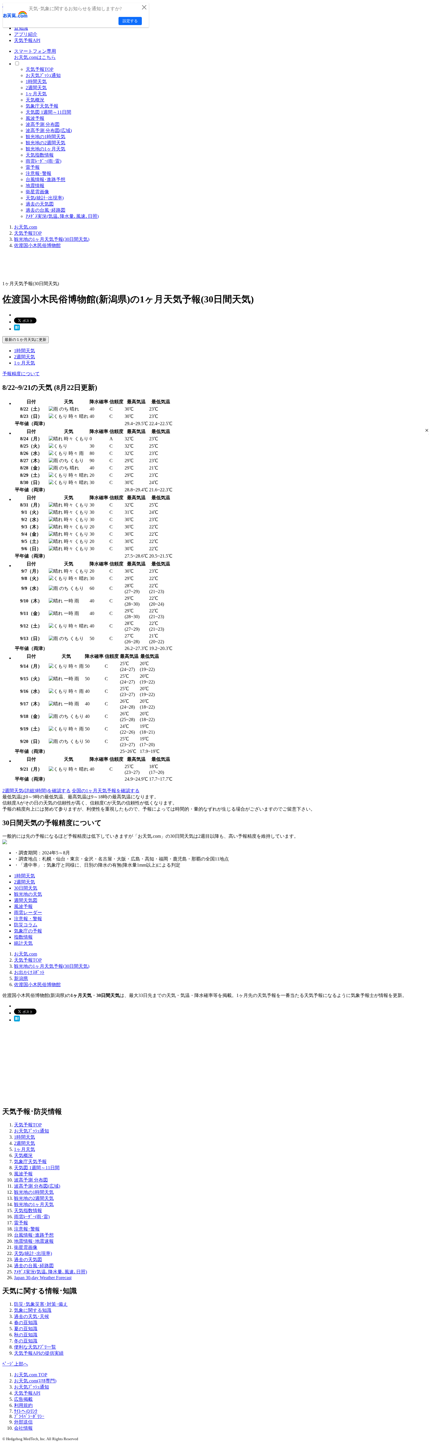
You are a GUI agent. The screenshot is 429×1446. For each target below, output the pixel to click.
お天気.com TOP (30, 1374)
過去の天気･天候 (31, 1316)
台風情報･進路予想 (45, 179)
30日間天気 (25, 888)
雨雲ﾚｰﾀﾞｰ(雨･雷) (43, 161)
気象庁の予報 (28, 930)
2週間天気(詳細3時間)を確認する (36, 790)
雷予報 (33, 167)
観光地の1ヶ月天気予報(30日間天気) (51, 239)
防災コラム (25, 924)
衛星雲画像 (37, 191)
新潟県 (21, 978)
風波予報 (35, 118)
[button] (427, 430)
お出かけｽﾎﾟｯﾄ (29, 972)
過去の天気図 (40, 203)
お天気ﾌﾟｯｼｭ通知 (43, 75)
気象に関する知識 (32, 1310)
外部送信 (23, 1421)
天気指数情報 (40, 155)
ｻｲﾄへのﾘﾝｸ (25, 1411)
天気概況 (35, 99)
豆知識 (21, 28)
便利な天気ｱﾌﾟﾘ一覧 (35, 1347)
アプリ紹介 (25, 34)
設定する (130, 21)
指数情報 (23, 937)
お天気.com (25, 227)
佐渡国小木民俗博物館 (37, 245)
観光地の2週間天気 (45, 142)
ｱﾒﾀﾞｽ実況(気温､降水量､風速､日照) (62, 216)
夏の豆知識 (25, 1328)
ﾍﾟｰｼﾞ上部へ (15, 1363)
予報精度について (21, 373)
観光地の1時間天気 (45, 136)
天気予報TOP (39, 69)
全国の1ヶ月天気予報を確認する (105, 790)
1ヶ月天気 (36, 93)
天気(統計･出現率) (45, 197)
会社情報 (23, 1428)
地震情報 (35, 185)
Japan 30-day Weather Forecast (43, 1277)
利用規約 (23, 1405)
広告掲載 (23, 1399)
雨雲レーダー (28, 912)
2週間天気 (36, 87)
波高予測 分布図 (43, 124)
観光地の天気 (28, 894)
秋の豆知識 (25, 1334)
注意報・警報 (28, 918)
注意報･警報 (38, 173)
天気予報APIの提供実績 (39, 1353)
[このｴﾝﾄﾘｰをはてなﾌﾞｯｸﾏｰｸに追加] (17, 328)
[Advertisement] (108, 266)
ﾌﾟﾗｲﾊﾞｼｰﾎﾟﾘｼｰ (29, 1416)
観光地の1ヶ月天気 (45, 148)
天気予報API (27, 40)
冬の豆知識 (25, 1340)
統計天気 (23, 943)
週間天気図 (25, 900)
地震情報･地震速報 (34, 1241)
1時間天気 (36, 81)
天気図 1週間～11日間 (48, 112)
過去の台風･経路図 (45, 210)
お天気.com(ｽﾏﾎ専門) (35, 1380)
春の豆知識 (25, 1322)
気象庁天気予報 (42, 106)
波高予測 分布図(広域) (49, 130)
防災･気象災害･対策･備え (41, 1304)
